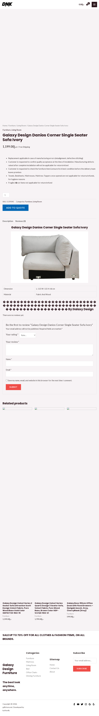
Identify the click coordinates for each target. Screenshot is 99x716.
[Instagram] (86, 704)
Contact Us (54, 668)
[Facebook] (74, 704)
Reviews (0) (20, 221)
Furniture (12, 126)
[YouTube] (78, 704)
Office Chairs (31, 672)
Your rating (12, 334)
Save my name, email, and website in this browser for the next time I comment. (40, 380)
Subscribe (82, 669)
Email (8, 370)
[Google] (90, 704)
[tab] (8, 221)
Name (9, 359)
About (52, 672)
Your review (12, 341)
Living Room (21, 126)
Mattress (30, 662)
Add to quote (15, 207)
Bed (27, 669)
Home (5, 126)
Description (8, 221)
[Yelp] (93, 704)
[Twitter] (82, 704)
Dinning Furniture (33, 676)
